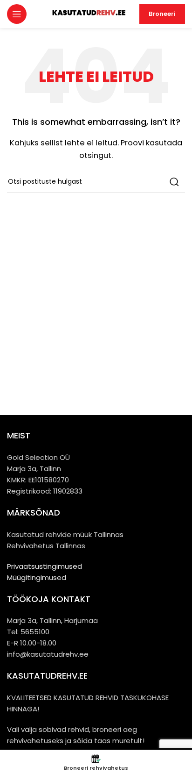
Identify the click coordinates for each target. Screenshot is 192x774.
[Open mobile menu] (16, 14)
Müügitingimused (36, 577)
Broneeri (162, 13)
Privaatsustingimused (44, 566)
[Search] (174, 182)
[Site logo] (88, 13)
